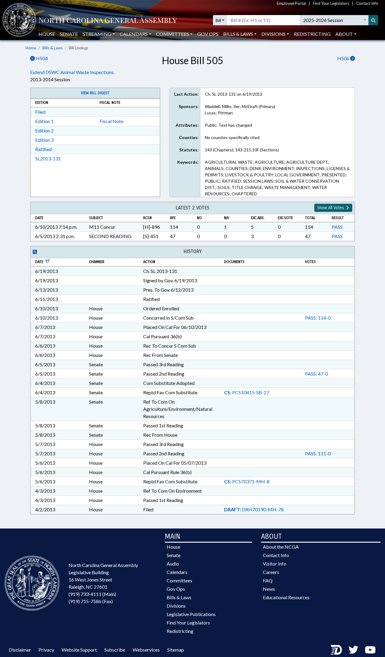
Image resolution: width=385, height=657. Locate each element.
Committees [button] (172, 34)
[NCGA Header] (107, 20)
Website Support (79, 649)
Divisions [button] (273, 34)
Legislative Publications (191, 614)
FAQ (268, 580)
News (269, 589)
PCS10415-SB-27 (246, 392)
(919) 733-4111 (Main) (92, 594)
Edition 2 (44, 130)
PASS (337, 227)
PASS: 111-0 (318, 453)
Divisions (176, 606)
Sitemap (175, 649)
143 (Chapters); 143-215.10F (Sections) (242, 149)
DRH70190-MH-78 (254, 509)
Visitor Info (274, 563)
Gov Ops (207, 34)
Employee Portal (291, 3)
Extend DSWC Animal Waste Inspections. (72, 72)
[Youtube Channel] (370, 649)
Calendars (177, 572)
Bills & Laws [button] (238, 34)
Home (31, 47)
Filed (40, 112)
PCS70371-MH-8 (247, 481)
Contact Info (367, 3)
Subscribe (114, 649)
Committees (179, 580)
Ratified (43, 149)
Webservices (146, 649)
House (46, 34)
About (344, 34)
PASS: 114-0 (318, 318)
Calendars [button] (134, 34)
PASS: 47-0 (316, 374)
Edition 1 (44, 121)
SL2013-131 (48, 158)
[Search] (373, 20)
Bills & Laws (52, 47)
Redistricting (312, 34)
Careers (271, 572)
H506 (343, 58)
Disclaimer (20, 649)
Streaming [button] (97, 34)
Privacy (46, 649)
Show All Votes (331, 207)
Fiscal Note (111, 121)
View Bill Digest (95, 93)
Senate (69, 34)
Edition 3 (44, 140)
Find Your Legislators (331, 3)
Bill (218, 20)
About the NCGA (281, 547)
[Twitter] (353, 649)
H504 (41, 58)
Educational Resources (286, 597)
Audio (173, 563)
